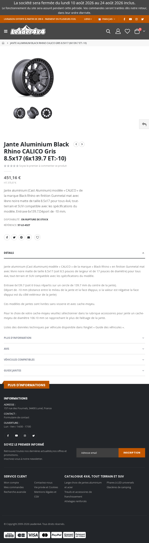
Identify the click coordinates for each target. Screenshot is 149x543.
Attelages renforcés (75, 501)
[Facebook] (124, 19)
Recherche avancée (15, 492)
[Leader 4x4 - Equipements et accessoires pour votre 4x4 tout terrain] (28, 31)
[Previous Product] (76, 144)
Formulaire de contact (16, 417)
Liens (87, 19)
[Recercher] (108, 31)
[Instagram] (136, 19)
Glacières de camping (119, 487)
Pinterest (21, 237)
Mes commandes (14, 487)
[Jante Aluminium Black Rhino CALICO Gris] (19, 113)
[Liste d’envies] (127, 31)
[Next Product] (82, 144)
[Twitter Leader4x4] (142, 19)
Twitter (14, 237)
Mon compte (11, 482)
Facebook (7, 237)
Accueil (3, 43)
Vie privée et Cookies (46, 487)
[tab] (74, 253)
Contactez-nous (43, 482)
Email (29, 237)
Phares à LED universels (120, 482)
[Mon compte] (117, 31)
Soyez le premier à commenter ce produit (43, 165)
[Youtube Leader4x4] (130, 19)
